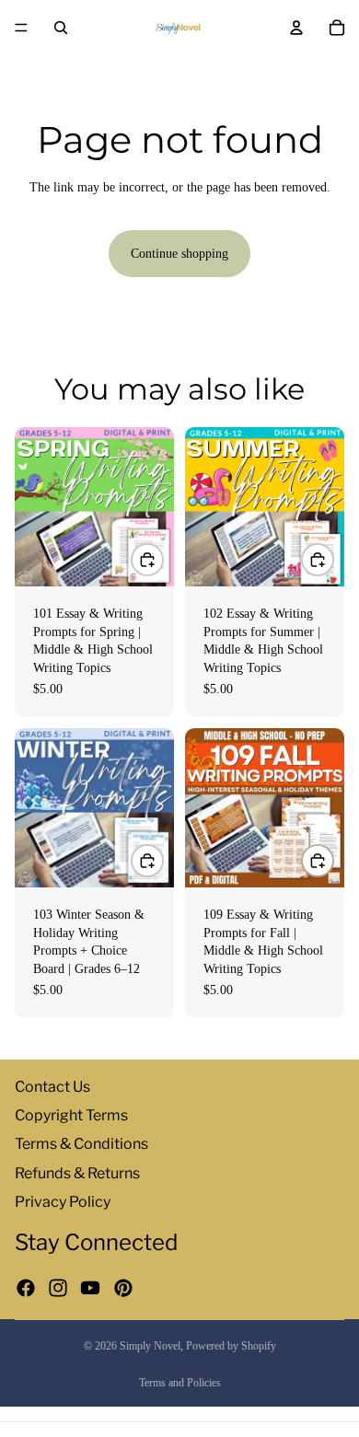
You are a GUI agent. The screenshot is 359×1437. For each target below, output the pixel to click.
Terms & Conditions (81, 1144)
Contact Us (52, 1086)
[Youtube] (90, 1288)
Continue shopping (179, 254)
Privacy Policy (62, 1202)
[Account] (296, 27)
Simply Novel (150, 1345)
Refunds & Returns (77, 1172)
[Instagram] (58, 1288)
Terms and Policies (180, 1382)
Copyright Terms (71, 1115)
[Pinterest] (123, 1288)
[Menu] (21, 27)
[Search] (61, 27)
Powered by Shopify (231, 1345)
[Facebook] (26, 1288)
